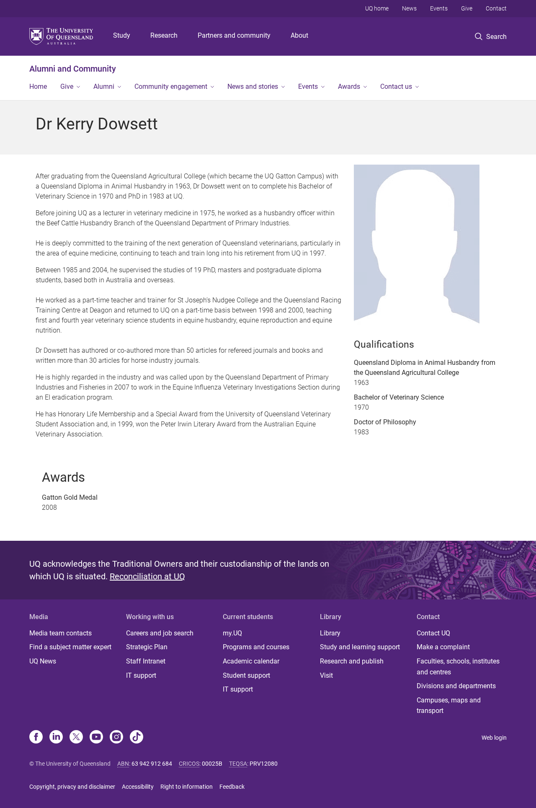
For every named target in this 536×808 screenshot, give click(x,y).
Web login (494, 737)
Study (121, 35)
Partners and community (234, 35)
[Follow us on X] (76, 737)
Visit (326, 675)
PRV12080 (264, 763)
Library (330, 633)
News (409, 8)
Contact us (396, 86)
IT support (141, 675)
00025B (212, 763)
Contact (496, 8)
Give (466, 8)
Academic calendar (251, 661)
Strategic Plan (147, 647)
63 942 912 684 (151, 763)
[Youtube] (96, 737)
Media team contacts (60, 633)
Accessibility (138, 786)
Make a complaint (443, 647)
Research (164, 35)
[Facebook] (36, 737)
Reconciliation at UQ (147, 576)
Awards (349, 86)
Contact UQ (433, 633)
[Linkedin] (56, 737)
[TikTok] (136, 737)
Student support (246, 675)
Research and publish (352, 661)
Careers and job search (159, 633)
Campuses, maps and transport (449, 705)
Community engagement (170, 86)
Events (439, 8)
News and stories (252, 86)
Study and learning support (360, 647)
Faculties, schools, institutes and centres (458, 666)
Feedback (232, 786)
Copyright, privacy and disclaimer (72, 786)
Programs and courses (256, 647)
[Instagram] (116, 737)
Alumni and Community (72, 69)
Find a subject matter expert (70, 647)
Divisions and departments (456, 686)
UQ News (42, 661)
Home (38, 86)
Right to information (186, 786)
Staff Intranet (145, 661)
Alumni (103, 86)
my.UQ (232, 633)
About (299, 35)
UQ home (377, 8)
